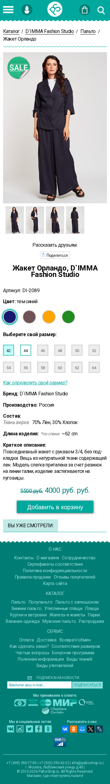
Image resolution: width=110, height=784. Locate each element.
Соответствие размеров (76, 646)
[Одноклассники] (73, 729)
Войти (36, 7)
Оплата (26, 640)
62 (77, 367)
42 (8, 350)
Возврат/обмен (75, 640)
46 (43, 350)
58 (43, 367)
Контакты (24, 558)
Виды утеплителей (55, 665)
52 (94, 350)
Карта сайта (55, 583)
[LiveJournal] (99, 729)
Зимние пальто (26, 608)
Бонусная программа (73, 652)
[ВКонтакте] (65, 729)
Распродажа (91, 621)
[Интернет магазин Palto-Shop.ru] (55, 9)
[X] (90, 729)
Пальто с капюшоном (77, 602)
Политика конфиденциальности (55, 570)
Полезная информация (41, 659)
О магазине (47, 558)
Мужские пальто (59, 621)
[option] (15, 220)
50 (77, 350)
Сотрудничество (79, 558)
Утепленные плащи (63, 608)
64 (94, 367)
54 (8, 367)
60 (60, 367)
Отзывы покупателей (74, 577)
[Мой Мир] (82, 729)
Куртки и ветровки (28, 615)
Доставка (47, 640)
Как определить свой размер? (35, 383)
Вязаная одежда (23, 621)
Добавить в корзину (55, 507)
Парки (94, 615)
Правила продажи (33, 577)
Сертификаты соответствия (55, 564)
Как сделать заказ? (29, 646)
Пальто (18, 602)
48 (60, 350)
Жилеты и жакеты (67, 615)
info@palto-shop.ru (87, 763)
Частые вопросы (32, 652)
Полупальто (41, 602)
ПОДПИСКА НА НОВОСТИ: (58, 678)
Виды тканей (79, 659)
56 (26, 367)
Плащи (92, 608)
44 (26, 350)
